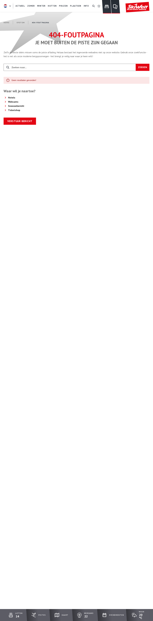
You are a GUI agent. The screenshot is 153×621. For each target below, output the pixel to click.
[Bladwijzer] (99, 6)
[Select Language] (8, 6)
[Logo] (137, 7)
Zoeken (142, 67)
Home (6, 22)
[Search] (93, 6)
